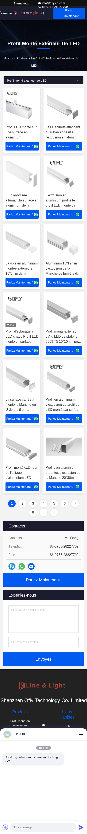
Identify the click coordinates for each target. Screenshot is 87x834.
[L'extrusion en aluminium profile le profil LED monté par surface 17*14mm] (64, 174)
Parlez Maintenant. (71, 13)
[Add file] (5, 827)
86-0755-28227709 (54, 6)
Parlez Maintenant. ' (19, 146)
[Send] (81, 827)
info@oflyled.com (53, 3)
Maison (8, 58)
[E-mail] (31, 566)
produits (22, 58)
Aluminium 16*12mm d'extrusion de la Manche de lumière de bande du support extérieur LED (62, 273)
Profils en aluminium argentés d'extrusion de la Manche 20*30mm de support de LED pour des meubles (63, 478)
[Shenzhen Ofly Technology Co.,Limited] (43, 686)
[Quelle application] (21, 566)
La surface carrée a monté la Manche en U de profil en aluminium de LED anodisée (20, 410)
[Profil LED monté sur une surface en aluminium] (22, 106)
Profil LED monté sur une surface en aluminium (21, 132)
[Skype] (12, 566)
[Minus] (81, 734)
